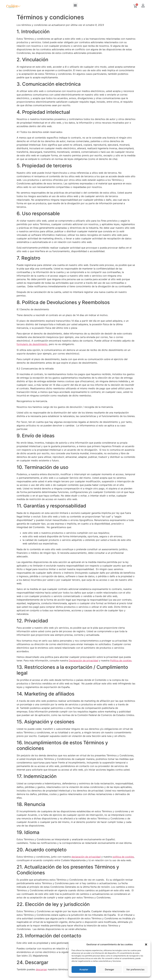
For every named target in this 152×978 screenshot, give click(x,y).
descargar (41, 969)
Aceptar (83, 969)
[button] (146, 944)
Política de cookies (121, 660)
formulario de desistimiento (32, 344)
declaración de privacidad (86, 856)
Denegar (109, 969)
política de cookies (123, 856)
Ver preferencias (135, 969)
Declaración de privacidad (83, 660)
